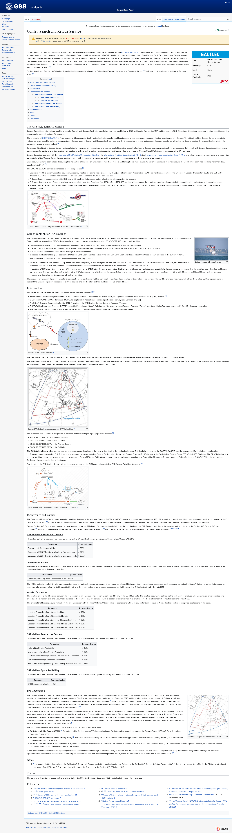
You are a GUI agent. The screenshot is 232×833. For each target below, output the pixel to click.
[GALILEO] (210, 54)
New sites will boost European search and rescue (191, 795)
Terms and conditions (59, 828)
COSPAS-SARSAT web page (47, 798)
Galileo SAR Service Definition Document (61, 804)
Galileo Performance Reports (114, 801)
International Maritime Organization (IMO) (121, 155)
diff (37, 41)
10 (103, 528)
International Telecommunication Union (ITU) (164, 155)
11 (110, 700)
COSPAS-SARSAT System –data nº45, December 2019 (58, 801)
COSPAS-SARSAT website (113, 788)
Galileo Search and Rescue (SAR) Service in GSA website (59, 788)
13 (72, 722)
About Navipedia (44, 828)
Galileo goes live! (44, 792)
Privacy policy (31, 828)
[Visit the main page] (12, 5)
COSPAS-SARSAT (129, 52)
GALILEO (43, 813)
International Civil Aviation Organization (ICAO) (78, 155)
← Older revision (45, 41)
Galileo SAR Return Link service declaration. (56, 795)
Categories (32, 813)
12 (80, 706)
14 (173, 753)
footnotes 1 (175, 528)
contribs (82, 38)
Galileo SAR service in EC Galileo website (124, 792)
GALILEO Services (57, 813)
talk (76, 38)
